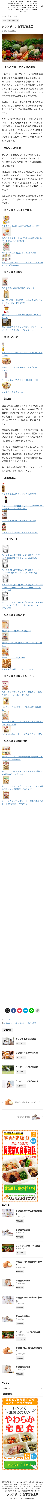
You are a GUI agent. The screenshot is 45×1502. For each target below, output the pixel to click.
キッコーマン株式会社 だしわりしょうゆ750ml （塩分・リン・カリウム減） (23, 507)
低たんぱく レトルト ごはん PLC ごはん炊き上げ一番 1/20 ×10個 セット (22, 239)
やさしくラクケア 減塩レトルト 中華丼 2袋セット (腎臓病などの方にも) (22, 773)
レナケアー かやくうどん (12, 391)
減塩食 (34, 1023)
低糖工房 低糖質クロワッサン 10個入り (19, 669)
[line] (31, 1010)
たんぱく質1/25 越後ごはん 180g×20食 (19, 252)
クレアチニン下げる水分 (27, 1081)
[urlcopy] (37, 1010)
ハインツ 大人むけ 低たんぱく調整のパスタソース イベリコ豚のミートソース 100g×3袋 (22, 571)
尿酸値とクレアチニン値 (27, 1053)
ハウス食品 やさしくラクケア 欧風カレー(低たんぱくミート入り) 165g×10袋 (22, 693)
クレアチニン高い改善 (26, 1038)
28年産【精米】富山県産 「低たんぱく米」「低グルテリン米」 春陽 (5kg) (22, 301)
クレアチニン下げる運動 (27, 1067)
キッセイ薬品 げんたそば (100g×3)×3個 (20, 379)
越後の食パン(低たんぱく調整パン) (17, 630)
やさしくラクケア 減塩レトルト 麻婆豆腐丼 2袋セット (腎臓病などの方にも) (22, 802)
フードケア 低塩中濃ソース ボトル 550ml (20, 532)
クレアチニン (8, 1019)
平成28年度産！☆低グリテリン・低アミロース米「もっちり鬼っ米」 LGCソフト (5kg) (22, 328)
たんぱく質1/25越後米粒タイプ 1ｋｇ (18, 287)
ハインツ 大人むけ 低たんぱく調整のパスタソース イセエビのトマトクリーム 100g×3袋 (22, 556)
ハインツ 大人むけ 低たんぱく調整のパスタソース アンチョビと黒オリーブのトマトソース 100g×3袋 (22, 605)
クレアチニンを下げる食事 (22, 1494)
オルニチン (8, 1023)
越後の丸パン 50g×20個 (13, 657)
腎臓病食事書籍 (23, 1229)
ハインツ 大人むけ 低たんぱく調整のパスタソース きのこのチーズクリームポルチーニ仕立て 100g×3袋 (22, 587)
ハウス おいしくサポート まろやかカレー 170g (22, 734)
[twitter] (7, 1010)
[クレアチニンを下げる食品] (25, 1010)
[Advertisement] (22, 905)
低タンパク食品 (25, 1023)
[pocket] (19, 1010)
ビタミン (16, 1023)
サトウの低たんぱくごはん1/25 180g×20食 (21, 225)
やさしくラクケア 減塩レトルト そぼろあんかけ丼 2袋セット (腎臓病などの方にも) (22, 788)
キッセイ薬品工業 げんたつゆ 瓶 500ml (19, 493)
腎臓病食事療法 (23, 1280)
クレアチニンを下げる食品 (28, 1245)
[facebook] (13, 1010)
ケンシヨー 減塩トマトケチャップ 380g (19, 520)
